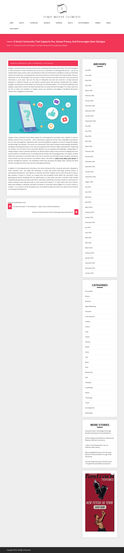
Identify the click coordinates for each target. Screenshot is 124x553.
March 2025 (88, 146)
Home (11, 23)
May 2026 (88, 80)
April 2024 (88, 202)
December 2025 (90, 106)
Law (86, 357)
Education (88, 311)
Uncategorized (89, 408)
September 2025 (90, 121)
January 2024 (89, 217)
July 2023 (88, 227)
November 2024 (90, 166)
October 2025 (89, 116)
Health (21, 23)
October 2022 (89, 273)
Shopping (59, 23)
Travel (87, 403)
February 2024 (89, 212)
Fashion (87, 321)
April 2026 (88, 85)
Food (86, 332)
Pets (86, 367)
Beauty (87, 296)
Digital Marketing (90, 306)
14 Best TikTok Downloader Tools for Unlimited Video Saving (96, 446)
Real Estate (89, 372)
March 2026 (88, 90)
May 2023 (88, 237)
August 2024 (89, 182)
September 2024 (90, 177)
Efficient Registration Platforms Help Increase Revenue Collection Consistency (99, 439)
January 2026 (89, 101)
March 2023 (88, 248)
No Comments (49, 63)
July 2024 (88, 187)
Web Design (89, 413)
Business (47, 23)
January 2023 (89, 258)
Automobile (89, 291)
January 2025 (89, 156)
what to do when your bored (65, 158)
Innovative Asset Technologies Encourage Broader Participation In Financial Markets (98, 432)
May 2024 (88, 197)
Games (108, 23)
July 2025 (88, 126)
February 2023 (89, 253)
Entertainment (83, 23)
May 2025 (88, 136)
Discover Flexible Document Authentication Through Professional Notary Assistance (98, 462)
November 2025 (90, 111)
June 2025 (88, 131)
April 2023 (88, 243)
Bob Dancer (15, 63)
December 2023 (90, 222)
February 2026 (89, 95)
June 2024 (88, 192)
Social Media (14, 29)
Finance (98, 23)
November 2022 (90, 268)
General (87, 342)
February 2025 (89, 151)
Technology (34, 23)
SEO (86, 377)
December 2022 (90, 263)
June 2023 (88, 232)
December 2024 (90, 161)
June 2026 (88, 75)
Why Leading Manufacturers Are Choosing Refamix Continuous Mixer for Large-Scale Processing (98, 454)
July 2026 (88, 70)
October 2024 (89, 172)
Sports (87, 393)
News (87, 362)
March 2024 (88, 207)
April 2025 (88, 141)
